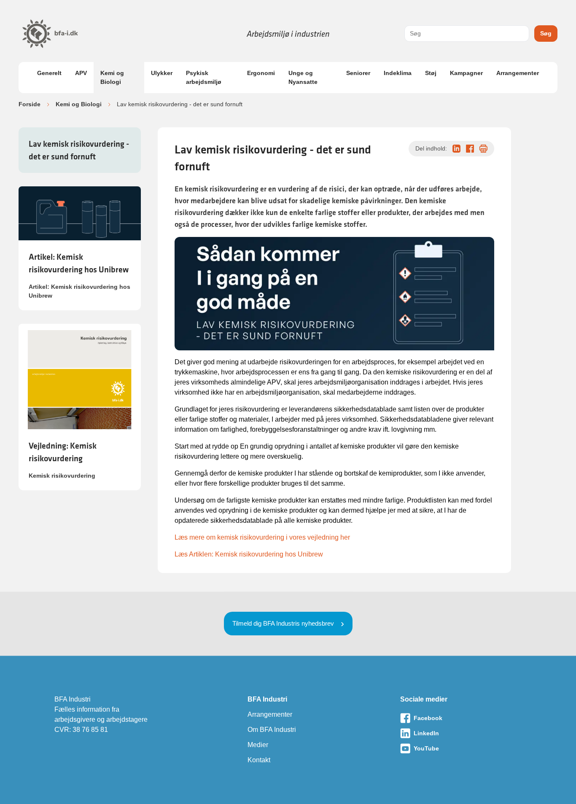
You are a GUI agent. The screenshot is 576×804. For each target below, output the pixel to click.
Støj (430, 73)
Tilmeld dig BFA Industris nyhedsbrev (283, 623)
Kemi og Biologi (112, 77)
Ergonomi (261, 73)
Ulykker (161, 73)
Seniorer (358, 73)
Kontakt (259, 760)
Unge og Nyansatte (303, 77)
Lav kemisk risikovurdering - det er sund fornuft (79, 150)
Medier (258, 744)
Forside (29, 104)
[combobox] (466, 33)
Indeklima (398, 73)
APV (81, 73)
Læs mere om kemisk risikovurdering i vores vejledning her (262, 537)
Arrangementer (517, 73)
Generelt (49, 73)
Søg (546, 33)
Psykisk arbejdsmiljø (203, 77)
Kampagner (466, 73)
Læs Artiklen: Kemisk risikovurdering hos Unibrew (249, 554)
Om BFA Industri (272, 729)
